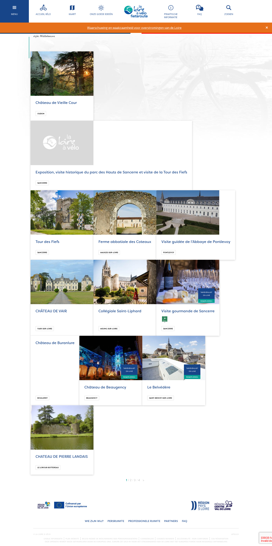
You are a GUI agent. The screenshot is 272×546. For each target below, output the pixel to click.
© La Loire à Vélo (42, 534)
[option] (134, 28)
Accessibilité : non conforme (192, 539)
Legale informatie (53, 539)
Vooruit (143, 479)
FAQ (184, 521)
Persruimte (116, 521)
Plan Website (72, 539)
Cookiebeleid (147, 539)
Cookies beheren (165, 539)
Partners (171, 521)
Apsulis (235, 534)
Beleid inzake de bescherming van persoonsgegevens (109, 539)
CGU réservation (219, 539)
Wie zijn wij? (94, 521)
